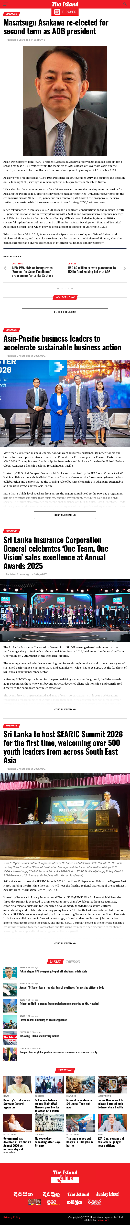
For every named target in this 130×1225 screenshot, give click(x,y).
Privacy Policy (11, 1217)
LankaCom (103, 1220)
